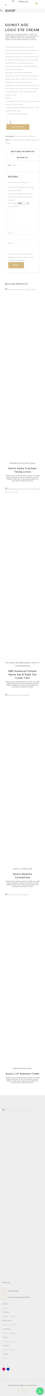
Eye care (12, 140)
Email (11, 243)
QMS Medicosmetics (23, 663)
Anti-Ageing (10, 663)
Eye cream (20, 140)
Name (11, 233)
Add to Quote (18, 127)
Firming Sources (19, 1068)
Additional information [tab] (22, 151)
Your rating (13, 203)
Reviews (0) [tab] (22, 157)
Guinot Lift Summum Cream (22, 1073)
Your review (13, 206)
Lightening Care (25, 869)
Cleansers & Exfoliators (19, 463)
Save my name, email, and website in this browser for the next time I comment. (20, 257)
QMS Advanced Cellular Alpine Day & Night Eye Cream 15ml (22, 674)
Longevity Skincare (27, 136)
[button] (39, 1391)
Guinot (17, 136)
